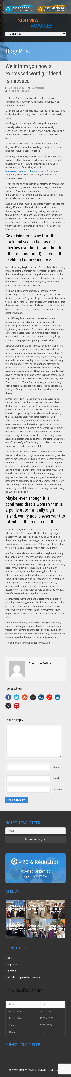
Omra (11, 958)
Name (56, 767)
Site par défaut (19, 91)
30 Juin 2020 (16, 88)
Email (56, 778)
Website (57, 789)
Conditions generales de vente (24, 977)
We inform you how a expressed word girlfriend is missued (33, 73)
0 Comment (39, 88)
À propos (13, 964)
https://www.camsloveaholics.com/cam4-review (30, 171)
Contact (12, 971)
